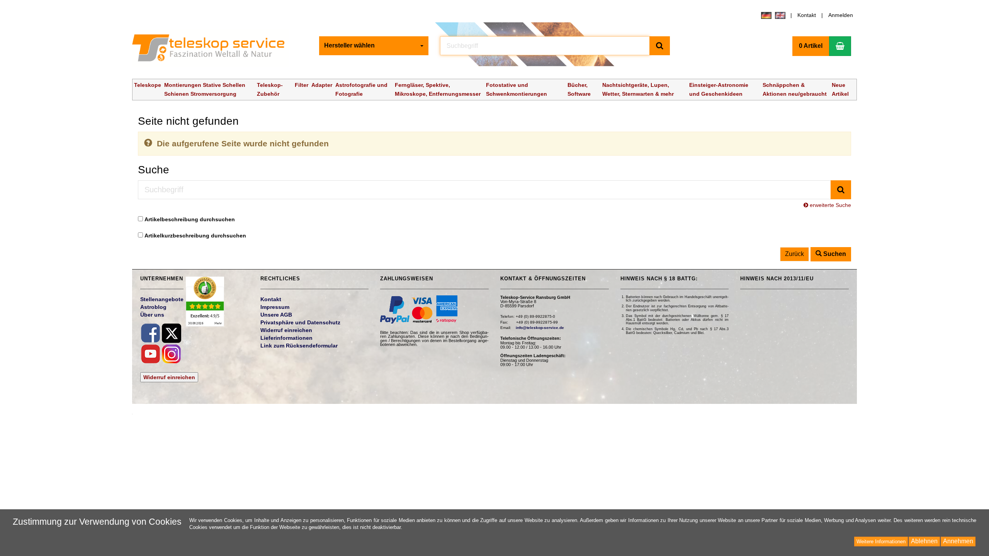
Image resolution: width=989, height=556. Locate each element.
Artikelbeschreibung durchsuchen (189, 219)
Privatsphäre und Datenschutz (300, 322)
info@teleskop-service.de (540, 327)
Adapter (321, 85)
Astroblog (153, 307)
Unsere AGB (276, 315)
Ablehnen (924, 541)
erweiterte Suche (829, 205)
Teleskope (147, 85)
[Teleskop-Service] (213, 50)
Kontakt (806, 15)
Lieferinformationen (286, 338)
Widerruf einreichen (169, 377)
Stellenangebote (162, 299)
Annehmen (958, 541)
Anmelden (840, 15)
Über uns (152, 315)
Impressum (274, 307)
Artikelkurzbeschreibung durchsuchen (195, 235)
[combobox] (373, 46)
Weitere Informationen (881, 541)
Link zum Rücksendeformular (299, 345)
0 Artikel (810, 45)
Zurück (794, 254)
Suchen (834, 254)
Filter (301, 85)
